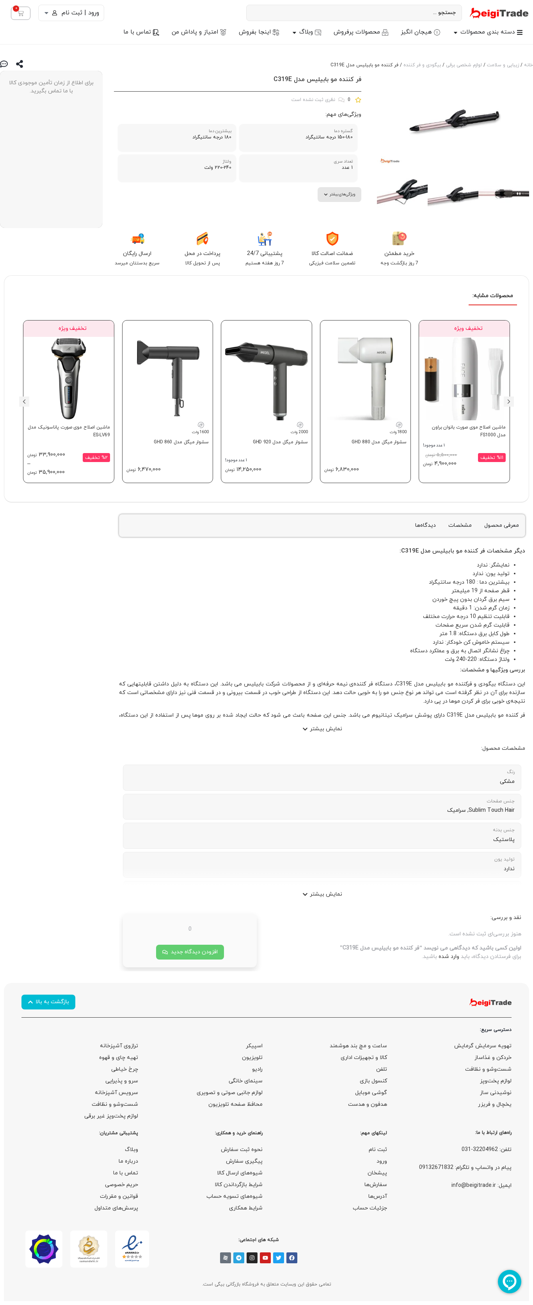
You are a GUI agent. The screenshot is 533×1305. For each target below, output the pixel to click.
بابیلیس (443, 551)
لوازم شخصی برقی (464, 65)
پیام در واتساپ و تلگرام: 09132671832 (465, 1167)
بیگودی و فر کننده (422, 65)
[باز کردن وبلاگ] (294, 32)
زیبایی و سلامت (503, 65)
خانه (528, 65)
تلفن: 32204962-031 (487, 1149)
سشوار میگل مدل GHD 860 (181, 442)
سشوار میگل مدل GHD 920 (280, 442)
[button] (509, 402)
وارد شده (449, 956)
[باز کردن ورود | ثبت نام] (46, 13)
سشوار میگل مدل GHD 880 (379, 442)
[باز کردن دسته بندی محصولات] (455, 32)
